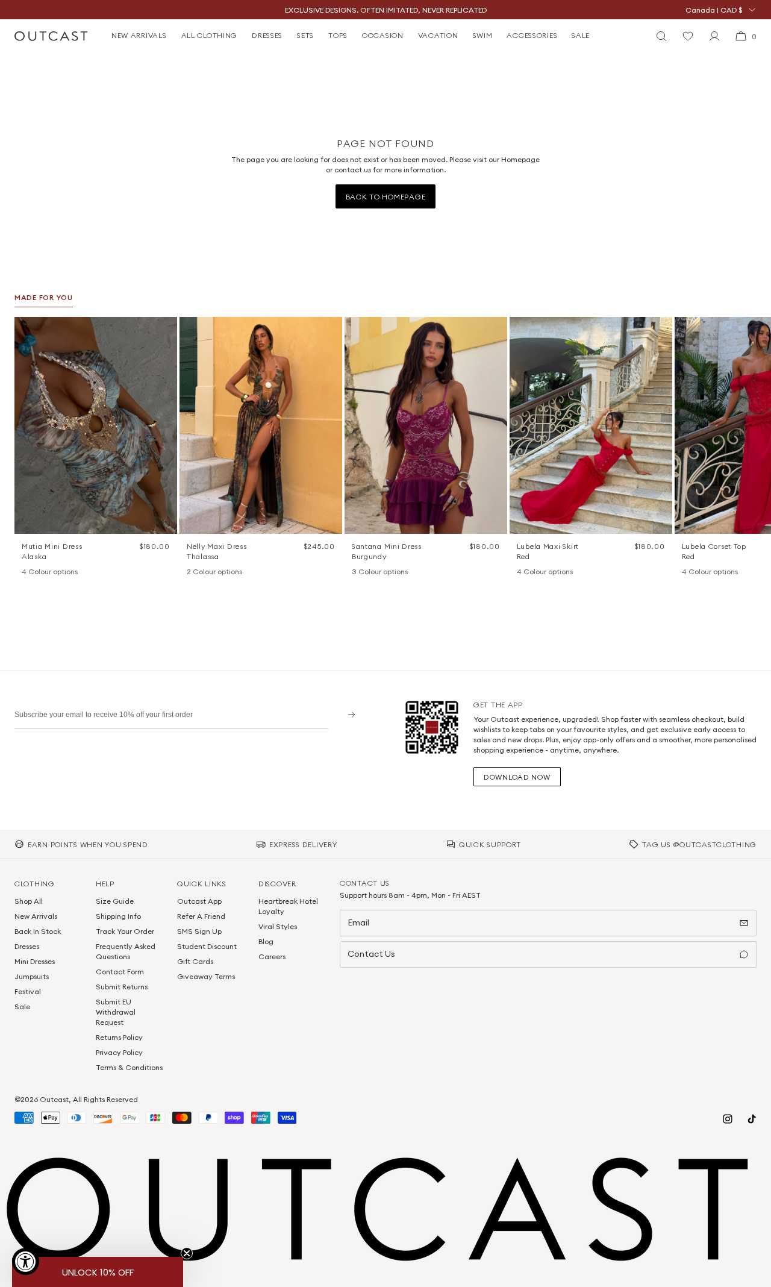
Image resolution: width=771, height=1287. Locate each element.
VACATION (438, 35)
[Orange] (373, 572)
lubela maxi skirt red (548, 551)
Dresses (26, 946)
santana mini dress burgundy (387, 551)
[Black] (523, 572)
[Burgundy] (358, 572)
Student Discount (207, 946)
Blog (265, 941)
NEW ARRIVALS (139, 35)
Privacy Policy (119, 1052)
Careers (272, 956)
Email (358, 922)
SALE (581, 35)
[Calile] (43, 572)
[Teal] (389, 572)
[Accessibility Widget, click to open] (25, 1261)
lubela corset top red (714, 551)
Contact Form (120, 971)
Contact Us (371, 953)
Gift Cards (195, 961)
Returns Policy (119, 1037)
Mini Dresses (34, 961)
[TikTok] (752, 1119)
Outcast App (199, 901)
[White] (208, 572)
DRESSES (267, 35)
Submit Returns (122, 986)
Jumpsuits (31, 976)
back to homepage (386, 196)
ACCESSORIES (532, 35)
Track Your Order (125, 931)
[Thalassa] (193, 572)
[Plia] (75, 572)
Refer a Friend (201, 916)
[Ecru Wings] (59, 572)
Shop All (28, 901)
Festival (27, 991)
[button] (164, 330)
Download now (517, 776)
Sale (22, 1006)
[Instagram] (727, 1119)
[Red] (554, 572)
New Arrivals (35, 916)
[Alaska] (28, 572)
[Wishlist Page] (688, 36)
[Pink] (538, 572)
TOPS (338, 35)
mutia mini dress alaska (52, 551)
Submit (347, 714)
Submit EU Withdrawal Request (116, 1012)
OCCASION (383, 35)
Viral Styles (277, 926)
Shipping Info (118, 916)
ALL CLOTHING (209, 35)
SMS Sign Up (199, 931)
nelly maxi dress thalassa (217, 551)
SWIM (483, 35)
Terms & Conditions (129, 1067)
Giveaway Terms (206, 976)
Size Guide (115, 901)
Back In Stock (37, 931)
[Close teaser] (187, 1253)
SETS (305, 35)
